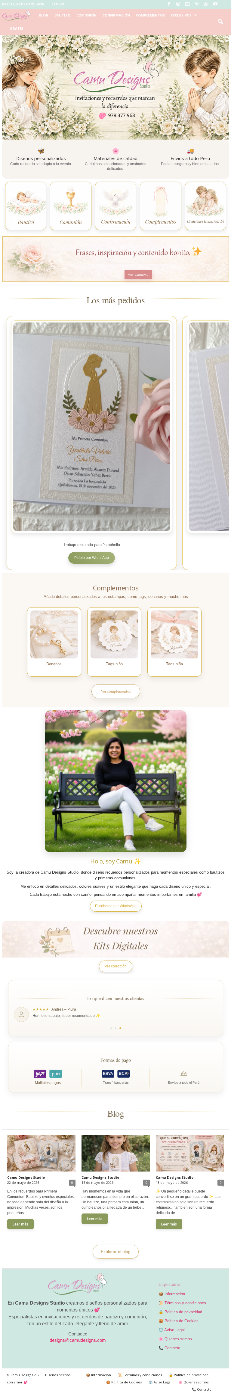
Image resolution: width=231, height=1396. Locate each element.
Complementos (150, 15)
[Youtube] (215, 4)
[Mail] (187, 4)
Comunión (86, 15)
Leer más (20, 1224)
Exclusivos (181, 15)
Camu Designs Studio (26, 1177)
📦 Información (172, 1294)
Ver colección (116, 966)
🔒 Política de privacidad (180, 1312)
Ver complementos (116, 691)
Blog (43, 15)
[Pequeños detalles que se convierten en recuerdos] (190, 1153)
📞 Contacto (169, 1348)
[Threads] (224, 4)
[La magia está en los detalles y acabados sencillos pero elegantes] (41, 1153)
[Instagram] (178, 4)
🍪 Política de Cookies (179, 1321)
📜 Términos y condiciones (182, 1303)
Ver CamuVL (138, 274)
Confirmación (116, 15)
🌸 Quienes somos (175, 1339)
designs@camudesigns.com (78, 1340)
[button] (220, 21)
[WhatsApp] (206, 4)
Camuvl (58, 4)
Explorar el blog (116, 1251)
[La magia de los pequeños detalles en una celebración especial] (115, 1153)
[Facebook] (168, 4)
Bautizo (62, 15)
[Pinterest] (196, 4)
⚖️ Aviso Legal (172, 1330)
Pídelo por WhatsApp (91, 558)
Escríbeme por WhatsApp (116, 906)
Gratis (16, 28)
